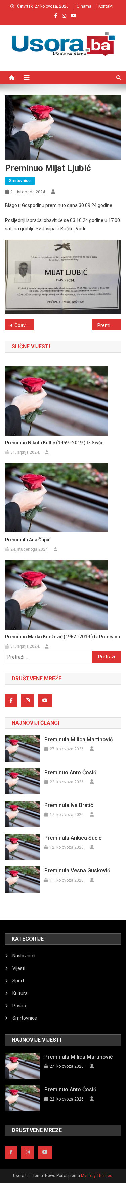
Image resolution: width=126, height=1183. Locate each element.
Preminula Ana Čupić (27, 539)
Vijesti (18, 968)
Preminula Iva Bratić (68, 805)
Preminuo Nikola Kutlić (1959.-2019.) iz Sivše (54, 442)
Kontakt (105, 6)
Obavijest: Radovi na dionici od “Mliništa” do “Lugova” (24, 325)
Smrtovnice (20, 180)
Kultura (20, 993)
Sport (18, 980)
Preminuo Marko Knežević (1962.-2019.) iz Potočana (62, 636)
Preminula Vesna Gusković (77, 870)
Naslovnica (23, 955)
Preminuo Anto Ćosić (70, 772)
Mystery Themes (96, 1175)
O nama (84, 6)
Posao (19, 1005)
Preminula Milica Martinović (78, 739)
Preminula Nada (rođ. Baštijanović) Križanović (109, 325)
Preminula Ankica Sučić (72, 838)
